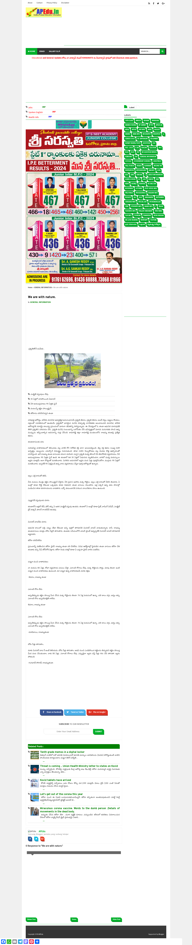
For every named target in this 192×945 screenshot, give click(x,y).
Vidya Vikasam (159, 215)
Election (153, 148)
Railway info (153, 193)
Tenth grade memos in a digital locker (62, 752)
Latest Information (155, 175)
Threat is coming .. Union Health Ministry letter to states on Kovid (79, 766)
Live (144, 179)
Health (139, 166)
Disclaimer (65, 3)
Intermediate (141, 170)
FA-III (126, 152)
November (129, 188)
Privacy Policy (52, 3)
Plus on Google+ (99, 712)
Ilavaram (147, 166)
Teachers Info (130, 211)
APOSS (134, 129)
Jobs (40, 107)
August (157, 129)
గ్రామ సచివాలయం (131, 224)
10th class (129, 120)
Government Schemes (142, 161)
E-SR (137, 148)
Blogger (161, 934)
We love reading (131, 220)
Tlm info (128, 215)
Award (127, 134)
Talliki (161, 206)
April (150, 129)
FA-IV (132, 152)
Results (128, 197)
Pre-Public (129, 193)
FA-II (160, 148)
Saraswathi (149, 197)
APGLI (127, 129)
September (160, 197)
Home (32, 51)
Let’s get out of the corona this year (61, 794)
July (126, 175)
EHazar (144, 148)
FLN (136, 157)
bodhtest (156, 134)
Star (126, 206)
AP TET (151, 125)
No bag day (152, 184)
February (128, 157)
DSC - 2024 (129, 148)
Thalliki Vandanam (145, 211)
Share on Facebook (54, 712)
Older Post (116, 919)
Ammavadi (155, 120)
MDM (127, 184)
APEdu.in (159, 125)
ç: (163, 134)
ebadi (42, 51)
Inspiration (129, 170)
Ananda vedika (130, 125)
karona (139, 175)
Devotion (146, 143)
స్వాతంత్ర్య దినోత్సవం (154, 224)
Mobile (134, 184)
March (150, 179)
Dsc (154, 143)
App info (142, 129)
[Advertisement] (115, 25)
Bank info (136, 134)
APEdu (42, 831)
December (154, 139)
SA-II (140, 197)
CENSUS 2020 (130, 139)
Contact (39, 3)
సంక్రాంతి (142, 224)
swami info (148, 206)
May (157, 179)
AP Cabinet (142, 125)
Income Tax (158, 166)
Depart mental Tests (132, 143)
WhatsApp (144, 220)
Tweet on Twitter (77, 712)
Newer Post (31, 919)
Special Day (142, 202)
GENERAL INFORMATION (40, 302)
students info (136, 206)
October (139, 188)
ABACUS (138, 120)
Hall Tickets (129, 166)
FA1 (138, 152)
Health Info (43, 117)
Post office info (151, 188)
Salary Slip (54, 51)
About (30, 3)
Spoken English (45, 112)
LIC (139, 179)
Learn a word (130, 179)
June (132, 175)
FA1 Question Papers (149, 152)
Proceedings (141, 193)
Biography (147, 134)
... (44, 760)
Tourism (137, 215)
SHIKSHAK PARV (130, 202)
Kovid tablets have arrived (55, 780)
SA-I (135, 197)
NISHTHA (142, 184)
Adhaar (146, 120)
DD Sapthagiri (142, 139)
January (152, 170)
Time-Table (158, 211)
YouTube (153, 220)
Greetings (157, 161)
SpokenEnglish (155, 202)
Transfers (147, 215)
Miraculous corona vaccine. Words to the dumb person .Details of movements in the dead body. (80, 810)
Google (128, 161)
